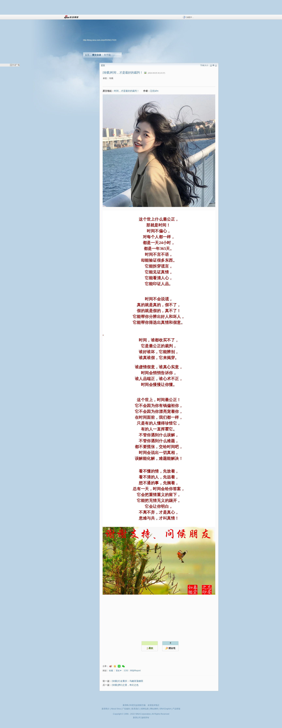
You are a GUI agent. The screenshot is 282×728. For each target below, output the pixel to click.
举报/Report (135, 670)
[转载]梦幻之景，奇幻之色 (125, 685)
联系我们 (135, 709)
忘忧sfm (154, 90)
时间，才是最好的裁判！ (126, 90)
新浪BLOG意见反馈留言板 (134, 705)
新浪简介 (106, 709)
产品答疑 (176, 709)
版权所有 (145, 717)
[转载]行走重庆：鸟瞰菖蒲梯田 (127, 681)
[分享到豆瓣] (119, 666)
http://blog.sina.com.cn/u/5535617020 (99, 40)
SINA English (165, 709)
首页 (87, 55)
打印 (126, 670)
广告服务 (126, 709)
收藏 (111, 670)
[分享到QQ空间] (115, 666)
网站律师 (154, 709)
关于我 (107, 55)
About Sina (116, 709)
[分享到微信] (123, 666)
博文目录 (96, 55)
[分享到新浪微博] (110, 666)
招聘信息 (145, 709)
